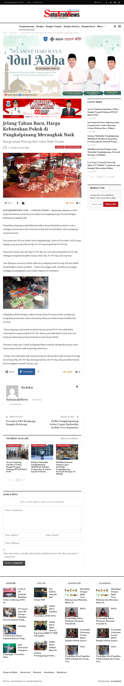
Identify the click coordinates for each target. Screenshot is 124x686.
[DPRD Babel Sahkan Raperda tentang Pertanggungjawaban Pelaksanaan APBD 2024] (40, 645)
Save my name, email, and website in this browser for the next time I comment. (41, 555)
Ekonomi (60, 147)
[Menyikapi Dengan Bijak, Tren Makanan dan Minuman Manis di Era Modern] (71, 592)
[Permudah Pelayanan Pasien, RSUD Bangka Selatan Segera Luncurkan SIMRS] (71, 633)
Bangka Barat (88, 26)
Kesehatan (49, 672)
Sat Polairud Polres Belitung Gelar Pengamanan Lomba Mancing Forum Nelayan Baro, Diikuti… (103, 125)
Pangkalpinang (26, 26)
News (29, 2)
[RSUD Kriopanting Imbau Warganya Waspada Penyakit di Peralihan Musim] (71, 612)
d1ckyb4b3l (116, 681)
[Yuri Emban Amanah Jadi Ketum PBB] (40, 592)
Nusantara (61, 672)
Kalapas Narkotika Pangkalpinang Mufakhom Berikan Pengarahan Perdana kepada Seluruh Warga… (103, 139)
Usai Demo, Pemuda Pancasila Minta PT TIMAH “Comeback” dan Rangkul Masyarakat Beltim (103, 165)
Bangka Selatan (72, 26)
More (100, 26)
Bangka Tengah (54, 26)
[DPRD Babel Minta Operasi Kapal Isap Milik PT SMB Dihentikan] (40, 625)
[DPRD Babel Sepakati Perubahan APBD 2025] (40, 609)
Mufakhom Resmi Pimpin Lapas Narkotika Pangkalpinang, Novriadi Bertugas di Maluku (103, 152)
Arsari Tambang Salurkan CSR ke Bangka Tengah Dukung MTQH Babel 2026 (103, 112)
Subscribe (110, 204)
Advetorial (25, 672)
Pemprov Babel (10, 672)
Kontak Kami (37, 2)
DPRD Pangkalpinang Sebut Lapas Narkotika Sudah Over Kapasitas (64, 424)
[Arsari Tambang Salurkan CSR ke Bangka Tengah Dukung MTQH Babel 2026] (17, 452)
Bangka (40, 26)
